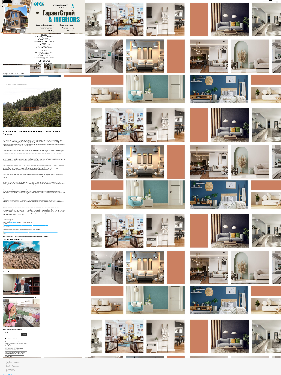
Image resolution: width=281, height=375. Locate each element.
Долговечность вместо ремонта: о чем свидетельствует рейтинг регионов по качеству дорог (14, 355)
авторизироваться (13, 222)
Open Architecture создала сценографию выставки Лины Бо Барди (15, 346)
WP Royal (11, 358)
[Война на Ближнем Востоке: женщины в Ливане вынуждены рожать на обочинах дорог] (25, 225)
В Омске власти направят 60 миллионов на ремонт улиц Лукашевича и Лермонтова (16, 351)
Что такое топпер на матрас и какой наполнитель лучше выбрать (14, 349)
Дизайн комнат (44, 38)
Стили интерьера (44, 44)
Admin (6, 223)
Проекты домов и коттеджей (44, 41)
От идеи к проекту (44, 40)
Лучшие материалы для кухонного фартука (12, 329)
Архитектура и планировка (44, 36)
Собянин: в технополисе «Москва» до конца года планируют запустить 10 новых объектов (16, 343)
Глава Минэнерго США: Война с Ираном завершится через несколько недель (19, 297)
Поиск (6, 332)
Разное (44, 43)
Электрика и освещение (44, 48)
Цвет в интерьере (44, 46)
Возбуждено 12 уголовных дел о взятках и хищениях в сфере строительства (19, 271)
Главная (44, 35)
